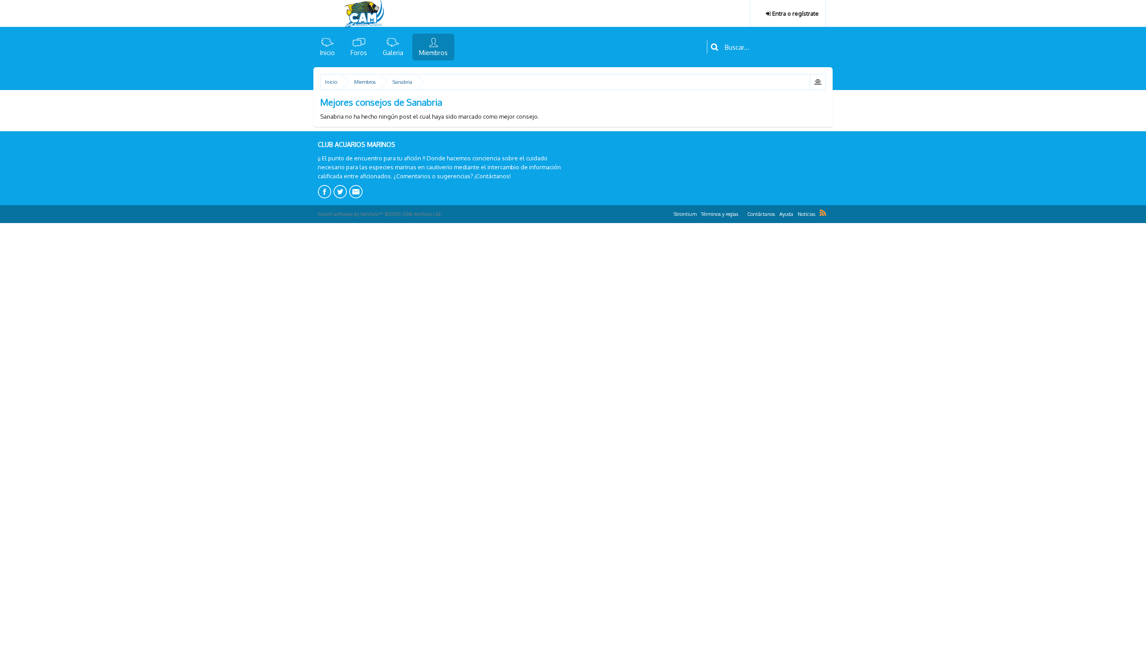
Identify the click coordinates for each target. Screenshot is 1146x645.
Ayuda (786, 214)
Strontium (685, 214)
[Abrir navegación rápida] (817, 82)
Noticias (806, 214)
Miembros (433, 52)
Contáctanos (761, 214)
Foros (359, 52)
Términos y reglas (719, 214)
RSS (823, 213)
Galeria (393, 52)
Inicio (327, 52)
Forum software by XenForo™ (380, 214)
